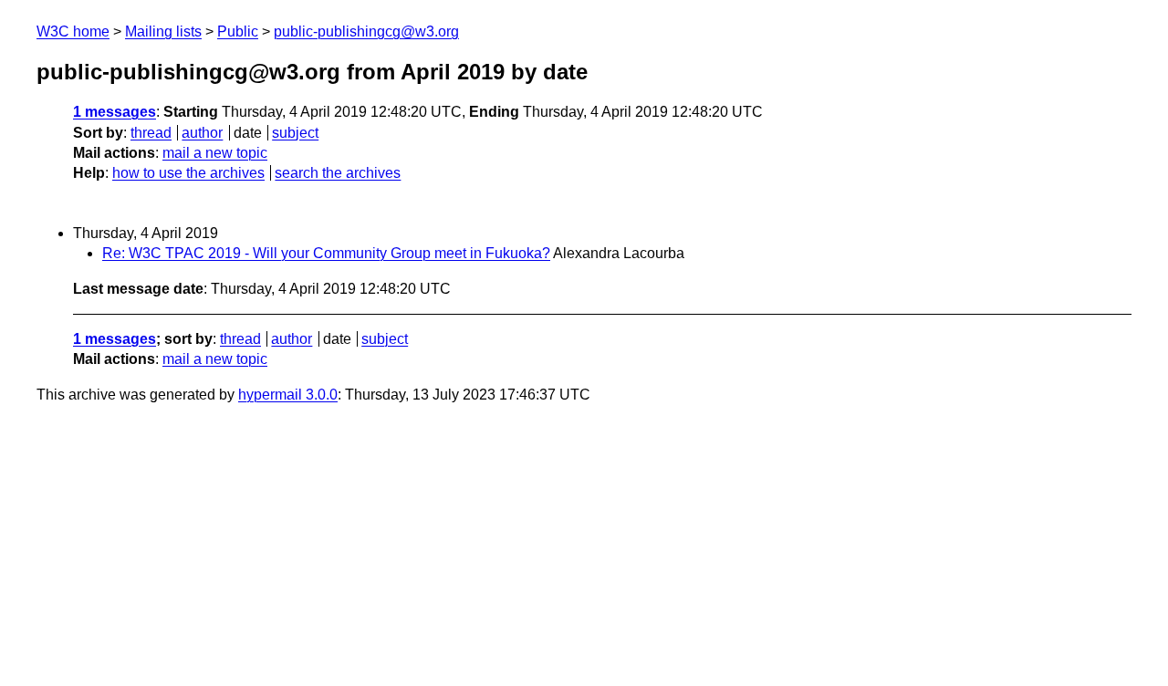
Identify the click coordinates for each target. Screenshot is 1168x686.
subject (295, 132)
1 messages (114, 112)
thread (151, 132)
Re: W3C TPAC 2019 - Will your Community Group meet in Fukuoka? (326, 253)
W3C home (73, 31)
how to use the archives (188, 173)
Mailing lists (163, 31)
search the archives (338, 173)
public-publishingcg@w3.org (366, 31)
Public (237, 31)
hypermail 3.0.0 (288, 394)
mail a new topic (214, 153)
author (202, 132)
